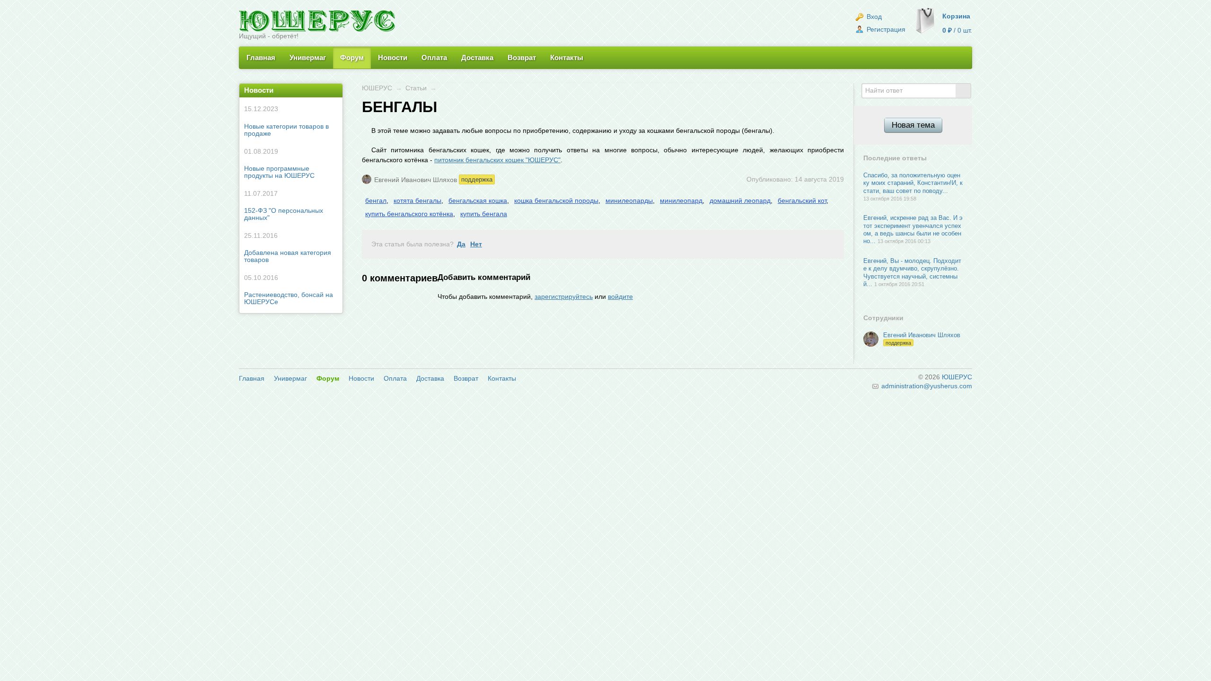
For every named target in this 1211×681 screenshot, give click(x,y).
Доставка (477, 57)
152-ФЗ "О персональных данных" (283, 206)
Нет (476, 244)
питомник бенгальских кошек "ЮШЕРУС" (497, 160)
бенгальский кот (802, 200)
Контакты (566, 57)
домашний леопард (740, 200)
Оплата (434, 57)
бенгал (375, 200)
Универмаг (308, 57)
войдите (620, 296)
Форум (352, 57)
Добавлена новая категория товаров (287, 248)
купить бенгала (483, 214)
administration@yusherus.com (925, 386)
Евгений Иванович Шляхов (415, 179)
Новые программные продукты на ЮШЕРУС (279, 164)
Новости (392, 57)
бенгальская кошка (477, 200)
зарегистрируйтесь (564, 296)
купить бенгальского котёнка (409, 214)
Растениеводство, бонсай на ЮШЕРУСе (288, 290)
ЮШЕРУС (377, 88)
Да (461, 244)
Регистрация (885, 29)
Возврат (522, 57)
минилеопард (681, 200)
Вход (873, 16)
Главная (260, 57)
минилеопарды (629, 200)
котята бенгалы (417, 200)
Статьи (416, 88)
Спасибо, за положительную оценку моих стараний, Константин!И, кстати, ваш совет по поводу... (913, 183)
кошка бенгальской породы (556, 200)
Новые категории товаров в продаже (286, 121)
